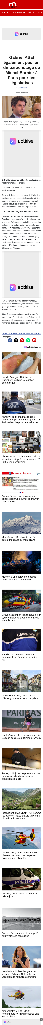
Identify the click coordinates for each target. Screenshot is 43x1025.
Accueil (5, 13)
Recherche (19, 13)
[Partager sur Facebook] (9, 341)
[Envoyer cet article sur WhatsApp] (27, 341)
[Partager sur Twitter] (15, 341)
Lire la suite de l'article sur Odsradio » (21, 333)
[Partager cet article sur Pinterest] (21, 341)
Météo (31, 13)
